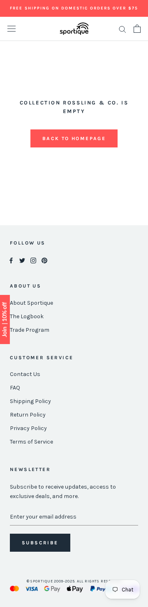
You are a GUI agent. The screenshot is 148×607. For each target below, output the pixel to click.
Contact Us (25, 374)
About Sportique (31, 302)
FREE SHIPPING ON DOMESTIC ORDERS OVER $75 (74, 8)
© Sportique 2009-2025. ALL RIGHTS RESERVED (74, 581)
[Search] (122, 28)
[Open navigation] (11, 29)
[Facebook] (11, 260)
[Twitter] (22, 260)
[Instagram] (33, 260)
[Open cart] (137, 29)
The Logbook (27, 316)
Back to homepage (74, 138)
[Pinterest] (44, 260)
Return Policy (28, 414)
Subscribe (40, 543)
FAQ (15, 387)
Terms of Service (31, 441)
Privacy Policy (28, 428)
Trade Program (29, 329)
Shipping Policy (30, 401)
